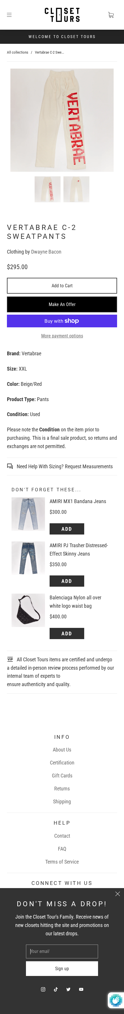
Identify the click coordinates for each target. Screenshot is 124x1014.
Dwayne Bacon (46, 252)
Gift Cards (62, 776)
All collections (17, 52)
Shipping (62, 801)
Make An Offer (62, 304)
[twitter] (68, 989)
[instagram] (43, 989)
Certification (62, 763)
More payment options (62, 336)
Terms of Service (62, 862)
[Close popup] (117, 894)
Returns (62, 788)
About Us (62, 750)
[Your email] (62, 951)
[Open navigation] (13, 15)
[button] (20, 121)
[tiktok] (55, 989)
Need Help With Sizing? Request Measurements (64, 466)
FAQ (62, 849)
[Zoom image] (62, 121)
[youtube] (81, 989)
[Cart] (110, 15)
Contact (62, 836)
